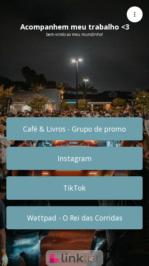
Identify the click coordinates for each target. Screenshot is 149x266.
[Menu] (135, 14)
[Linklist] (74, 258)
